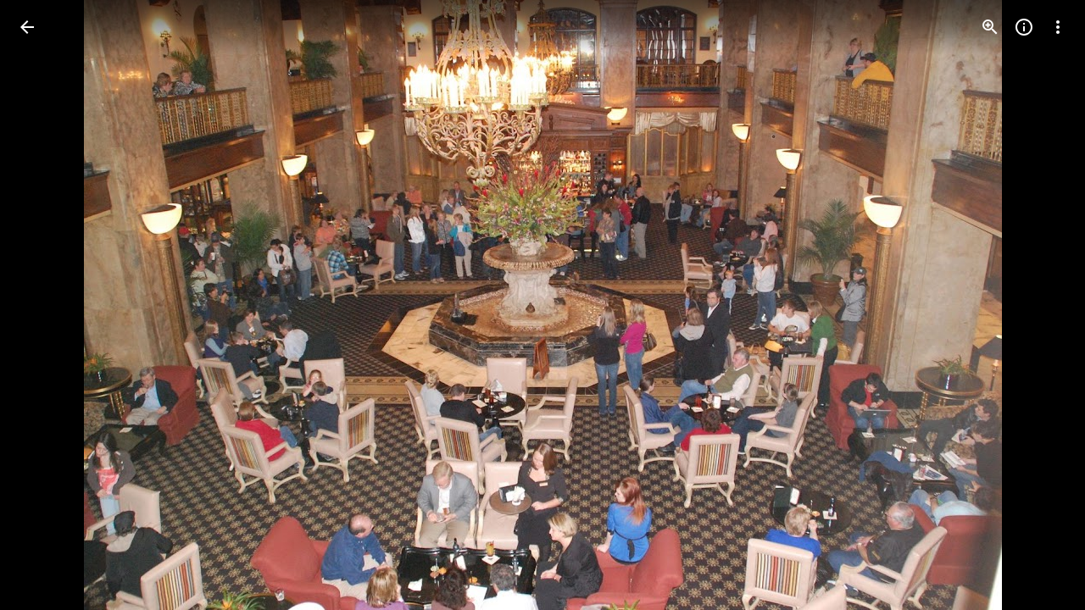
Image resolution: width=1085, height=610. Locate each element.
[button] (47, 305)
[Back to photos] (27, 27)
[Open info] (1024, 27)
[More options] (1058, 27)
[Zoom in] (990, 27)
